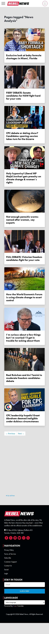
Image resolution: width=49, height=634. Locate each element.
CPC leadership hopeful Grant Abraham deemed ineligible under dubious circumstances (23, 418)
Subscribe (7, 558)
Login (6, 573)
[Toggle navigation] (3, 3)
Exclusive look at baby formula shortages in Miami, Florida (23, 57)
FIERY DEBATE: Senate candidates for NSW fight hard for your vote (23, 95)
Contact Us (8, 565)
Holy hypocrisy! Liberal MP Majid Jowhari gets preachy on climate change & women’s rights (23, 178)
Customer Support (10, 562)
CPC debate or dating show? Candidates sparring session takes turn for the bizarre (22, 136)
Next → (21, 433)
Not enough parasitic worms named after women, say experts (22, 219)
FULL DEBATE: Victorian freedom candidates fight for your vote (24, 258)
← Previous (10, 433)
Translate (20, 606)
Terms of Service (10, 554)
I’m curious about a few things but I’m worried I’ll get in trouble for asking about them (23, 337)
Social (6, 569)
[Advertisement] (24, 468)
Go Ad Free (11, 496)
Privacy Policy (9, 550)
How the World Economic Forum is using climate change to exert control (24, 297)
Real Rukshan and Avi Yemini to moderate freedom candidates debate (24, 378)
